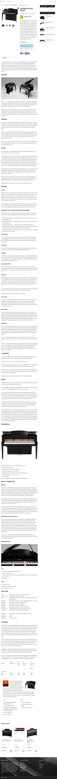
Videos (10, 57)
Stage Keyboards (14, 5)
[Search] (53, 1)
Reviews (6, 5)
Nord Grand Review (18, 740)
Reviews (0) (17, 57)
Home (2, 5)
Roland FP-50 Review (49, 39)
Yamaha (46, 30)
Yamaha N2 (5, 101)
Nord (46, 25)
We (2, 62)
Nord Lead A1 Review (49, 22)
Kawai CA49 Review (6, 740)
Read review (26, 17)
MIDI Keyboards (22, 764)
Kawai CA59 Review (48, 16)
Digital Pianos (22, 762)
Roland (46, 42)
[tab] (4, 57)
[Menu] (1, 1)
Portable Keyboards (23, 765)
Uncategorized (22, 770)
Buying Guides (41, 764)
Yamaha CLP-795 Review (49, 27)
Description (5, 57)
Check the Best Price (27, 45)
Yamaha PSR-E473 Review (50, 34)
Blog (40, 762)
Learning (40, 767)
